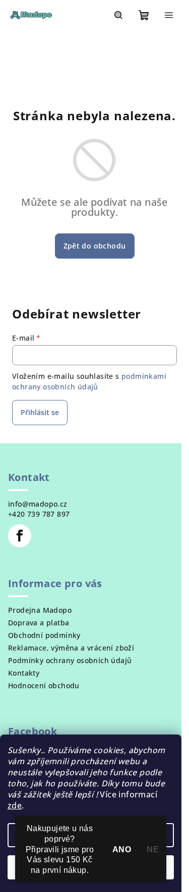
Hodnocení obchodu (44, 685)
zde (15, 805)
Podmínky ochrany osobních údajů (70, 660)
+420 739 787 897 (39, 514)
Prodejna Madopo (40, 610)
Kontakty (23, 673)
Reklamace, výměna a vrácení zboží (71, 648)
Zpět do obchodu (95, 246)
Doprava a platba (38, 622)
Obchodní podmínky (44, 635)
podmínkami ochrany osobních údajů (89, 381)
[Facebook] (19, 535)
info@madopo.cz (38, 504)
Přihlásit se (40, 412)
